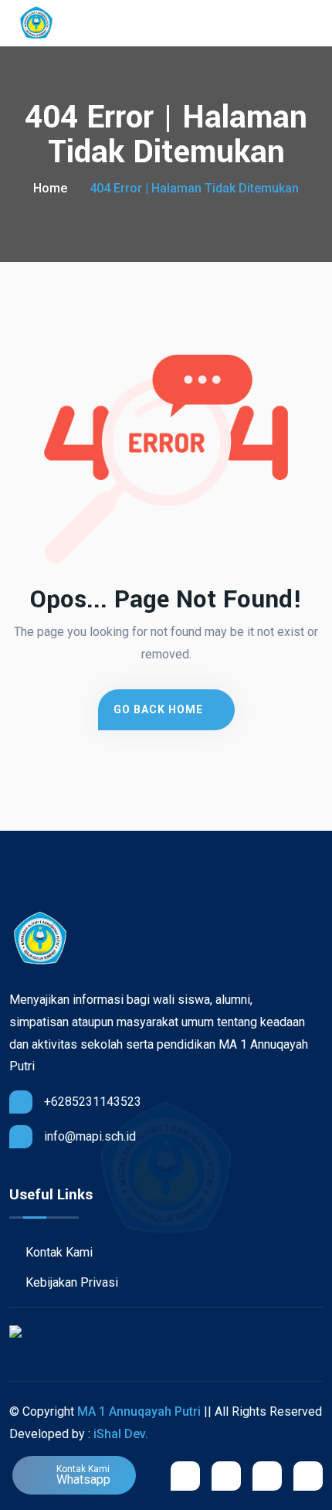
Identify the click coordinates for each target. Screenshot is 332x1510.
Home (50, 188)
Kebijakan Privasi (70, 1282)
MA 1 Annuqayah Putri (139, 1411)
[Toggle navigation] (315, 23)
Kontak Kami (57, 1252)
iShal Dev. (120, 1434)
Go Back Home (159, 709)
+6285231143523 (92, 1101)
